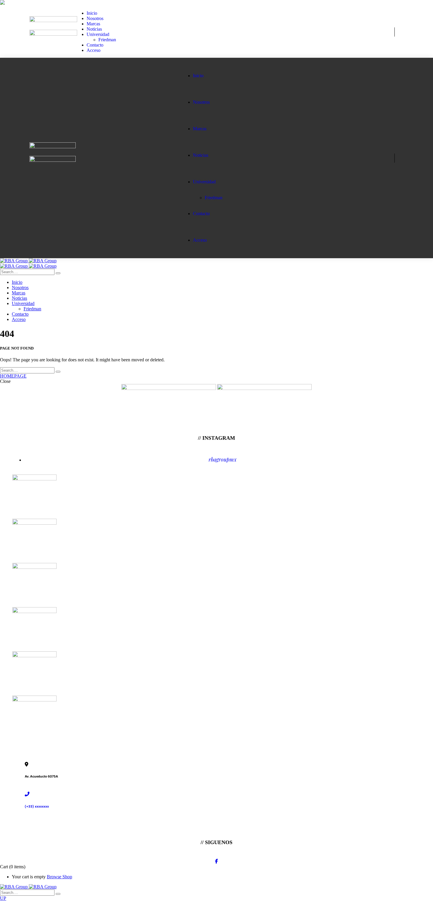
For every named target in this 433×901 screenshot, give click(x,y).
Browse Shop (59, 876)
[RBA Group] (28, 260)
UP (3, 898)
